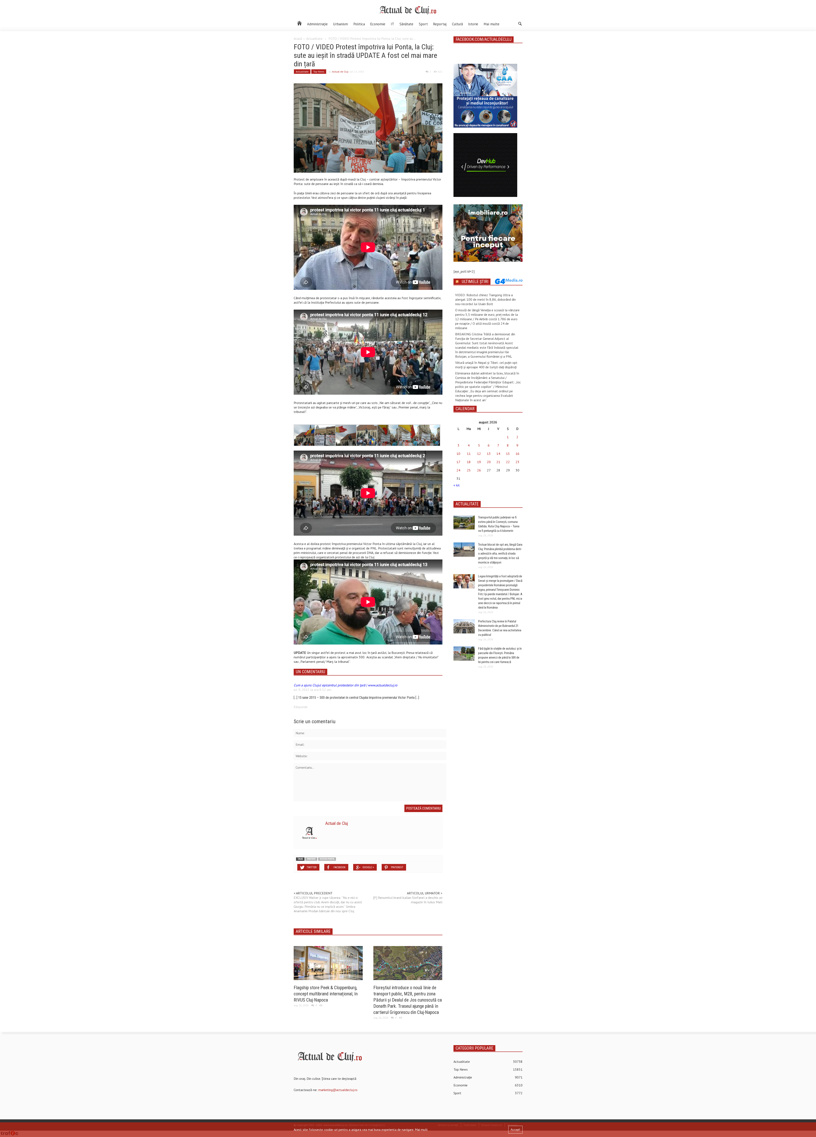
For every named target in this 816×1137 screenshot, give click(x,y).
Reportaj (439, 24)
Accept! (515, 1129)
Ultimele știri (475, 281)
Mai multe (491, 24)
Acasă (298, 38)
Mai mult (421, 1129)
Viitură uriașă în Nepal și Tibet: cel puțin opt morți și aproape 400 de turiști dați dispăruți (486, 364)
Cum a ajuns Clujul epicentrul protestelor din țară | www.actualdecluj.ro (345, 685)
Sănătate (406, 24)
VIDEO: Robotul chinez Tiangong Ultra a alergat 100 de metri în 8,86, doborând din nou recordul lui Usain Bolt (485, 299)
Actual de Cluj (340, 71)
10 (458, 453)
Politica (359, 24)
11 (469, 453)
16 (517, 453)
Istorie (473, 24)
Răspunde (300, 707)
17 (458, 462)
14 (498, 453)
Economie (377, 24)
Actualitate (314, 38)
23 (517, 462)
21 (498, 462)
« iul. (456, 485)
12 (479, 453)
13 (489, 453)
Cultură (457, 24)
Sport (423, 24)
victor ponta (327, 859)
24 (458, 470)
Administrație (317, 24)
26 (479, 470)
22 (508, 462)
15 (508, 453)
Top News (318, 71)
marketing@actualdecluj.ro (337, 1090)
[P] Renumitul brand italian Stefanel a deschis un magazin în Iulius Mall (407, 899)
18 (469, 462)
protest (311, 859)
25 (469, 470)
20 (489, 462)
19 (479, 462)
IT (392, 24)
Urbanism (340, 24)
